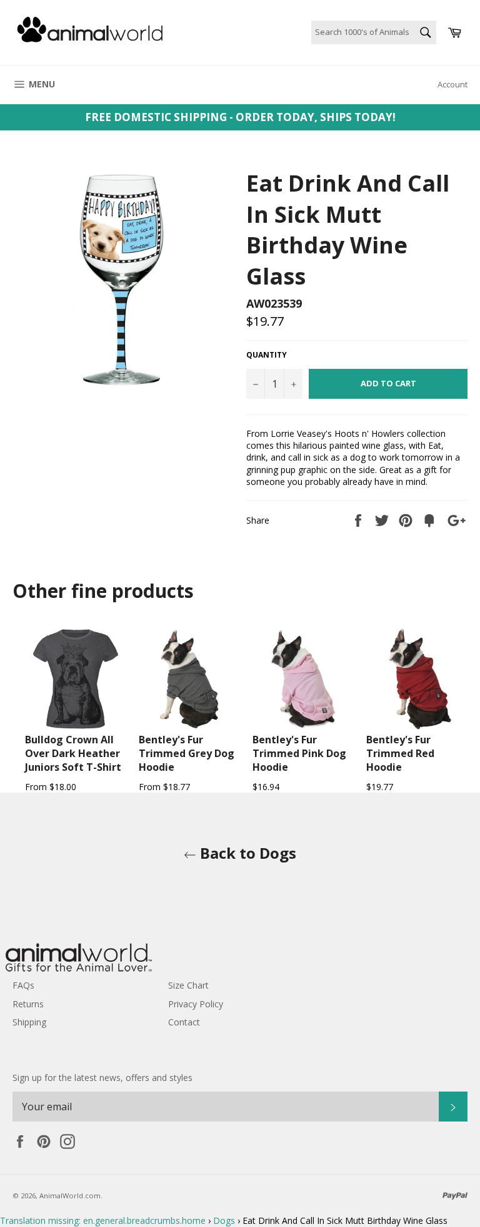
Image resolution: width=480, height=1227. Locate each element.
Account (453, 84)
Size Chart (188, 985)
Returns (28, 1004)
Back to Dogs (246, 853)
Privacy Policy (195, 1004)
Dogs (224, 1220)
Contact (184, 1022)
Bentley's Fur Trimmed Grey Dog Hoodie (186, 753)
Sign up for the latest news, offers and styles (102, 1077)
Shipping (29, 1022)
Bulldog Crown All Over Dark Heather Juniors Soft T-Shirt (73, 753)
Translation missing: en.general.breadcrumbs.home (103, 1220)
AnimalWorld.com (70, 1195)
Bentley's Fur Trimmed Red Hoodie (400, 753)
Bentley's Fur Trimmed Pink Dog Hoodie (299, 753)
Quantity (266, 355)
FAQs (23, 985)
